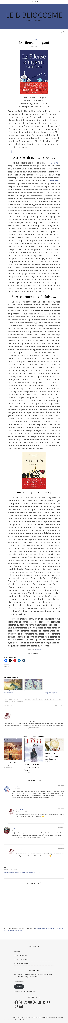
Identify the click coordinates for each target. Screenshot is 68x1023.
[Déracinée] (33, 684)
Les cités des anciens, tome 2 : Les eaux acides (12, 692)
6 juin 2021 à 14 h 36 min (17, 830)
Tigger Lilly (16, 786)
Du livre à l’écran (53, 1017)
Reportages (45, 1017)
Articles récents (17, 1017)
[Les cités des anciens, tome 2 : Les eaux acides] (13, 684)
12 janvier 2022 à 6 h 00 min (10, 869)
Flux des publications (20, 955)
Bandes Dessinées (36, 1017)
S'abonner (19, 986)
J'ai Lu (46, 699)
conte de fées (8, 699)
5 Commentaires (59, 706)
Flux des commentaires (21, 959)
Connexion (17, 951)
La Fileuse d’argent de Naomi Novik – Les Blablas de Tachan (22, 872)
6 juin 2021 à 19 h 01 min (22, 851)
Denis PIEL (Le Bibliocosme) (22, 1020)
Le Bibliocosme (34, 14)
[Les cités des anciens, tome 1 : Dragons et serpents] (54, 684)
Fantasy (34, 39)
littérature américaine (55, 699)
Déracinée (53, 180)
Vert (13, 828)
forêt (34, 699)
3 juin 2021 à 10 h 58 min (17, 788)
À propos (60, 1017)
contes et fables (18, 699)
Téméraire (53, 162)
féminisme (27, 699)
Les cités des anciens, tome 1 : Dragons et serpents (54, 692)
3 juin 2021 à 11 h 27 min (22, 811)
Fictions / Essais (26, 1017)
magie (6, 701)
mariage (13, 701)
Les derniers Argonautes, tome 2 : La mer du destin (54, 756)
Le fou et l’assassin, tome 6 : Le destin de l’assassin (32, 767)
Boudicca (9, 706)
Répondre (61, 786)
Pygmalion (20, 701)
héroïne (40, 699)
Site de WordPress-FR (21, 963)
